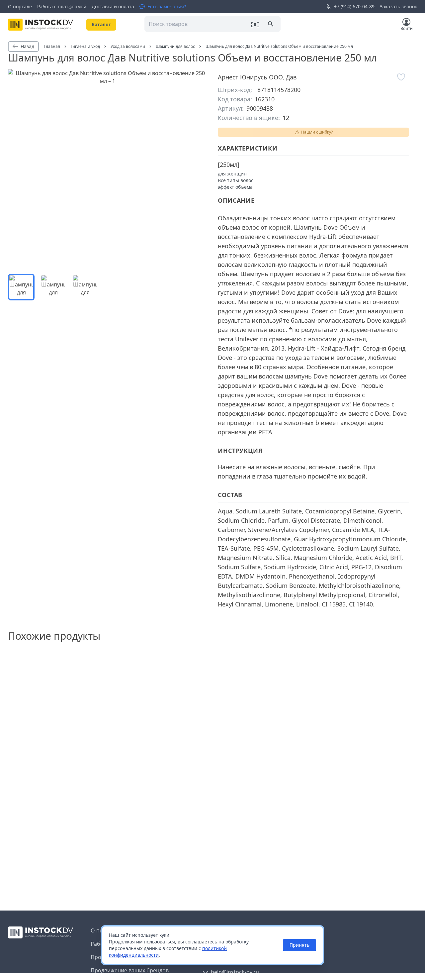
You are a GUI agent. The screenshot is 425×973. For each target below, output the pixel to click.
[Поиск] (271, 24)
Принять (299, 945)
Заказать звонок (398, 6)
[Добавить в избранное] (401, 77)
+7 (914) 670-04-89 (354, 6)
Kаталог (101, 24)
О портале (20, 6)
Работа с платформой (61, 6)
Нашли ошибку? (317, 132)
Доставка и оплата (113, 6)
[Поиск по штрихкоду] (255, 24)
